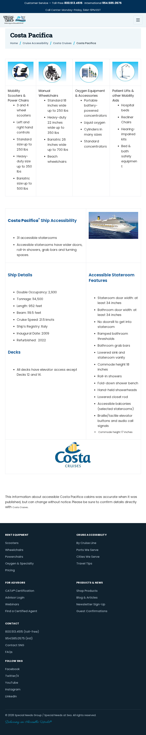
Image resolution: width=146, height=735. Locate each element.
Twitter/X (12, 676)
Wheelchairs (14, 550)
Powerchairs (14, 557)
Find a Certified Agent (21, 611)
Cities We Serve (88, 557)
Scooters (12, 543)
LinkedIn (11, 696)
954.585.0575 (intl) (19, 638)
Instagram (12, 689)
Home (14, 43)
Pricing (10, 570)
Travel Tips (84, 563)
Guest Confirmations (91, 611)
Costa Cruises (62, 43)
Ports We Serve (87, 550)
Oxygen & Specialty (19, 563)
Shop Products (87, 591)
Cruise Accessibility (35, 43)
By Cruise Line (86, 543)
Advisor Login (14, 597)
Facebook (12, 669)
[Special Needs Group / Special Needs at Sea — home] (14, 20)
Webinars (12, 604)
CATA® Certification (19, 591)
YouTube (11, 683)
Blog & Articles (87, 597)
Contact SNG (14, 645)
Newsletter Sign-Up (90, 604)
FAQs (8, 652)
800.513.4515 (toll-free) (22, 632)
